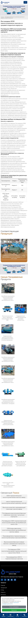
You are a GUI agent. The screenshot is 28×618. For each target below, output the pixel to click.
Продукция (10, 615)
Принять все (14, 610)
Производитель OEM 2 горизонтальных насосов (14, 558)
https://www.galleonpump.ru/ (9, 90)
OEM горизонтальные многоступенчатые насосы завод (14, 496)
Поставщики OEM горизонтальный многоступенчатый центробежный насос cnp (14, 522)
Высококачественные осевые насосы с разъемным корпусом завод (14, 543)
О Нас (17, 615)
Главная (2, 16)
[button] (24, 248)
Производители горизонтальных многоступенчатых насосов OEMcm (14, 537)
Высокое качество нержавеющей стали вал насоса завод (14, 508)
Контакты (24, 615)
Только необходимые (14, 606)
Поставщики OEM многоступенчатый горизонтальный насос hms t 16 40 (14, 551)
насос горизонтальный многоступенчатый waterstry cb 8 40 (14, 502)
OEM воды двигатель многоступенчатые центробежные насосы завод (14, 530)
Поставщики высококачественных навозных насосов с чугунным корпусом (14, 515)
